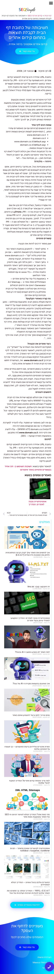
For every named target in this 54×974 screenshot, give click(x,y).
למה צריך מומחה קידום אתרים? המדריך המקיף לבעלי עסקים (29, 782)
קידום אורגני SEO (35, 16)
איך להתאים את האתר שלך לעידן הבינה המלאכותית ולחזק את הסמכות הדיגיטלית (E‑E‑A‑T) (28, 554)
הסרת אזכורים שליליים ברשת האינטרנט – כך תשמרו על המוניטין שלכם (27, 748)
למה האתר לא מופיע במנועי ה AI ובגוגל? (32, 652)
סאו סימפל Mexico (42, 962)
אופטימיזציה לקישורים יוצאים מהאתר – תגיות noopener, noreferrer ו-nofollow (30, 849)
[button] (51, 3)
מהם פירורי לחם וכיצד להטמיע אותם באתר (31, 715)
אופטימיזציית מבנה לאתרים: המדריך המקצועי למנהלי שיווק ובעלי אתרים (30, 619)
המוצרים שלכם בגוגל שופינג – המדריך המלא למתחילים (30, 883)
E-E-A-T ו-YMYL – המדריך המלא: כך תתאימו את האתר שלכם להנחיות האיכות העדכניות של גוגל (28, 892)
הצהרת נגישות (44, 957)
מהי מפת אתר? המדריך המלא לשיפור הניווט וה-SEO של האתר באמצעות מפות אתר (27, 815)
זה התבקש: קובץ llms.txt (39, 586)
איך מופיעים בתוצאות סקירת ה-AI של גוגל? (31, 683)
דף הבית (47, 16)
